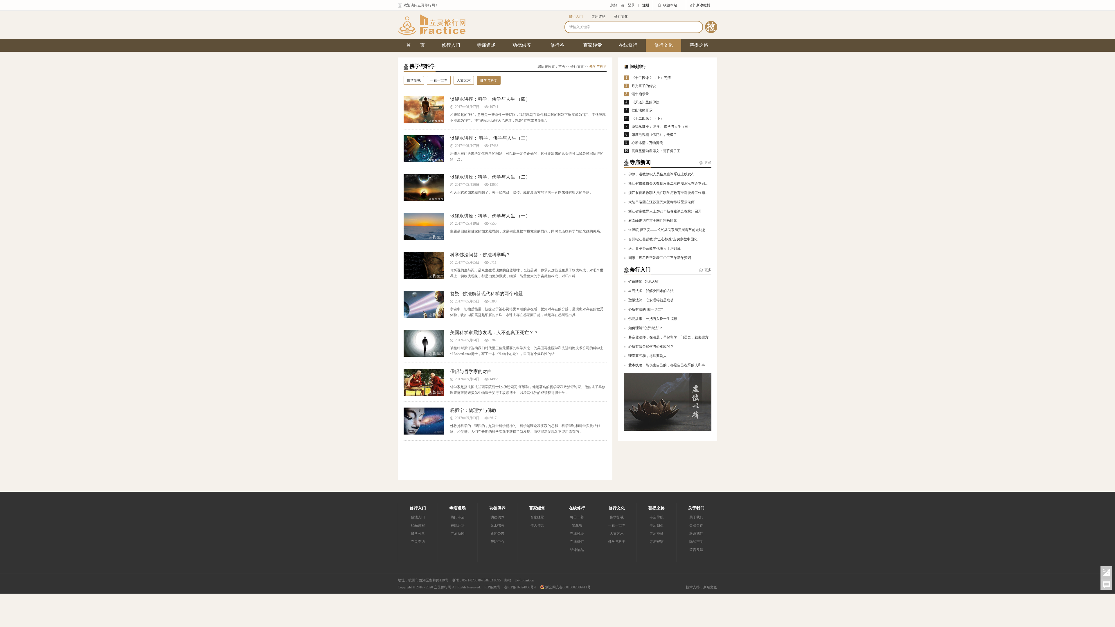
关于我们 (696, 508)
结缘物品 (577, 550)
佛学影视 (414, 80)
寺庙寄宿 (656, 542)
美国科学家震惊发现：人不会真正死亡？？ (494, 332)
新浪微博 (703, 5)
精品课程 (418, 525)
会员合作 (696, 525)
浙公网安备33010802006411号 (567, 587)
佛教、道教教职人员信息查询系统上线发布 (661, 174)
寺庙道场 (598, 17)
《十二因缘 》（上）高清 (651, 78)
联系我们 (696, 533)
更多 (707, 163)
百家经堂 (592, 45)
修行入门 (576, 17)
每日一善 (577, 517)
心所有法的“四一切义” (645, 309)
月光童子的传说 (644, 86)
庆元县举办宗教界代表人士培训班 (654, 248)
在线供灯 (577, 542)
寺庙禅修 (656, 533)
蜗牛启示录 (640, 94)
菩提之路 (699, 45)
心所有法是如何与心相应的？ (651, 347)
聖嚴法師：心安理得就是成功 (651, 300)
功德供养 (521, 45)
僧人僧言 (537, 525)
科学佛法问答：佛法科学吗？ (480, 254)
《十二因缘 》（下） (648, 118)
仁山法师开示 (642, 110)
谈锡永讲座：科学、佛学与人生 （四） (490, 99)
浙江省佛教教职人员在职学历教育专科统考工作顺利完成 (671, 193)
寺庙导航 (656, 517)
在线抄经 (577, 533)
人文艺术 (464, 80)
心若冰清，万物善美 (647, 143)
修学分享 (418, 533)
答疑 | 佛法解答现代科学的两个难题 (486, 293)
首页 (561, 66)
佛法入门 (418, 517)
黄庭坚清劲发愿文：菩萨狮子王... (657, 151)
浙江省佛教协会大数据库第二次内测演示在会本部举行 (670, 183)
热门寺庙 (458, 517)
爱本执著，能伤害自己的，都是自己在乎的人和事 (666, 365)
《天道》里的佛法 (645, 102)
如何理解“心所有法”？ (645, 328)
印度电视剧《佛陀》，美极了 (654, 135)
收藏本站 (670, 5)
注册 (645, 5)
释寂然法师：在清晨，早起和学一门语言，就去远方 (668, 337)
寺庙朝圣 (656, 525)
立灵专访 (418, 542)
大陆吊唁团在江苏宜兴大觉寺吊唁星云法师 (661, 202)
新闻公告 (497, 533)
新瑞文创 (710, 587)
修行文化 (621, 17)
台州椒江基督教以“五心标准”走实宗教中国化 (662, 239)
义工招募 (497, 525)
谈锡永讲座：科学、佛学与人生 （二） (490, 176)
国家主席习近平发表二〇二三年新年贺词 (659, 258)
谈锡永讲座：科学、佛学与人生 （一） (490, 215)
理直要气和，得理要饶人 (647, 356)
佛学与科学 (488, 80)
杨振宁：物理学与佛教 (473, 410)
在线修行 (628, 45)
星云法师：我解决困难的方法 (651, 291)
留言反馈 (696, 550)
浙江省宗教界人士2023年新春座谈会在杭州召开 (665, 211)
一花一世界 (438, 80)
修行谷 (557, 45)
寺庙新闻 (458, 533)
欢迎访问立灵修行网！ (421, 5)
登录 (631, 5)
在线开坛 (458, 525)
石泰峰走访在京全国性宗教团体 (652, 221)
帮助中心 (497, 542)
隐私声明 (696, 542)
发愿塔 (577, 525)
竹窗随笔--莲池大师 (643, 282)
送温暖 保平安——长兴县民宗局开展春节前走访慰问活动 (672, 230)
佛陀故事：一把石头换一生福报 (652, 319)
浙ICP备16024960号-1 (520, 587)
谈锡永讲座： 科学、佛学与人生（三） (490, 138)
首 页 (415, 45)
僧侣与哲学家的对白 (471, 371)
